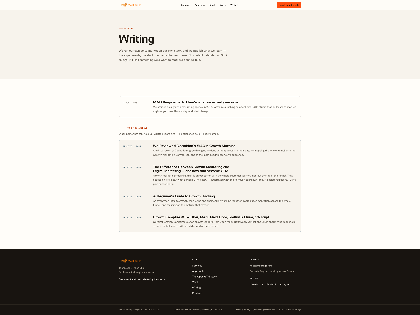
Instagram (285, 284)
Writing (234, 4)
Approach (200, 4)
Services (185, 4)
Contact (197, 293)
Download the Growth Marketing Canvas (142, 279)
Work (223, 4)
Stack (212, 4)
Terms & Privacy (243, 309)
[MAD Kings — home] (130, 5)
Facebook (271, 284)
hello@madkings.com (261, 265)
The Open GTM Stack (204, 276)
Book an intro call (289, 4)
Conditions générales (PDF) (264, 309)
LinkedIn (254, 284)
